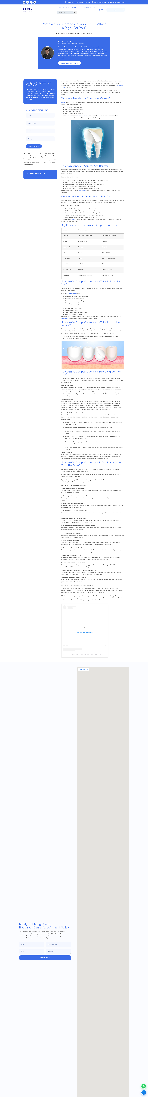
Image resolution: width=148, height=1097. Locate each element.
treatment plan (65, 318)
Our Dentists (85, 7)
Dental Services (62, 7)
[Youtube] (34, 2)
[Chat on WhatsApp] (143, 1086)
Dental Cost (75, 7)
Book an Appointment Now (68, 63)
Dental (63, 102)
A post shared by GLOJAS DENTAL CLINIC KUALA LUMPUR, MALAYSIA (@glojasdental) (87, 654)
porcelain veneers (82, 116)
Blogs (95, 7)
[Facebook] (27, 2)
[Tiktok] (31, 2)
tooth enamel (82, 190)
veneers (74, 219)
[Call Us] (143, 1092)
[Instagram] (24, 2)
